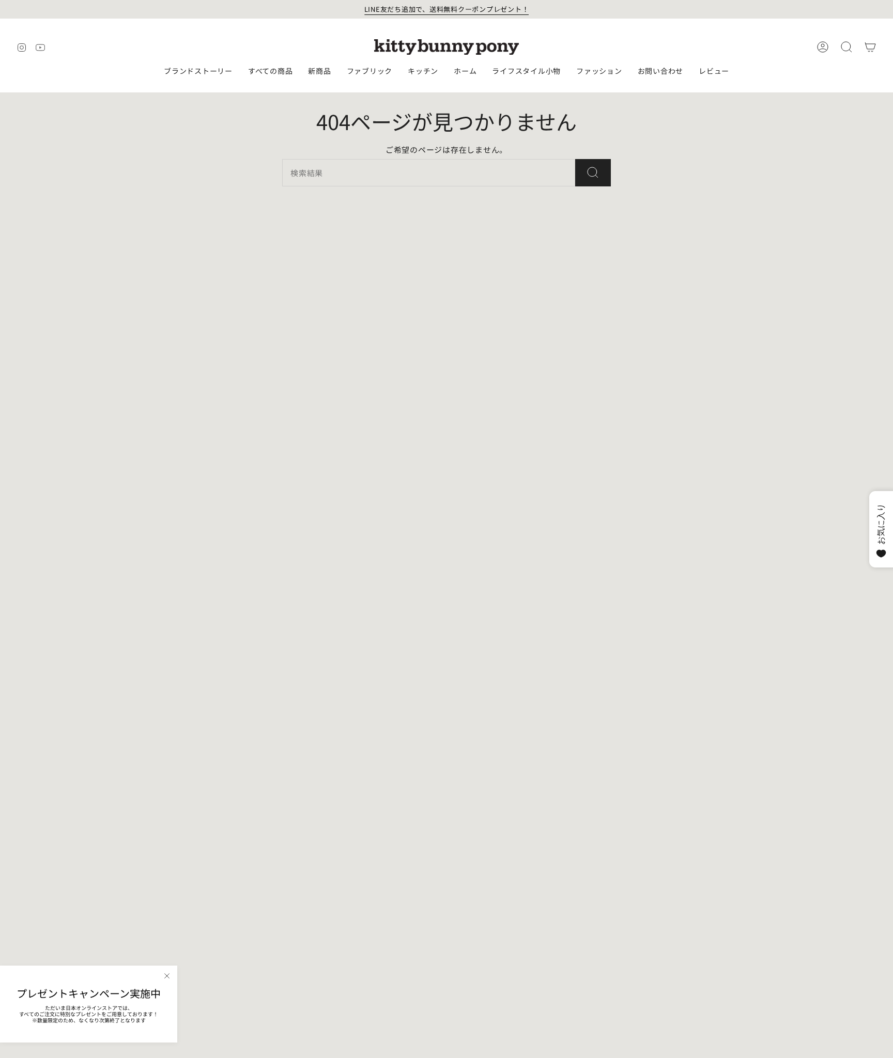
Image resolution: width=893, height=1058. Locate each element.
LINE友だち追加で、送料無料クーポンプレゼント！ (446, 9)
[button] (198, 71)
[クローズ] (167, 976)
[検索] (593, 172)
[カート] (870, 47)
